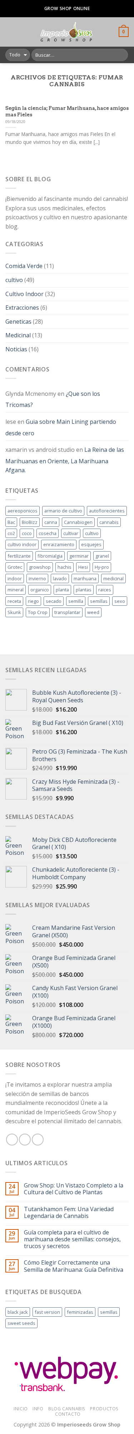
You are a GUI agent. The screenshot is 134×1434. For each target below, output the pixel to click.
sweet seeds (21, 1323)
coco (27, 533)
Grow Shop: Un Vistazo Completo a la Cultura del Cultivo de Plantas (73, 1189)
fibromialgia (50, 556)
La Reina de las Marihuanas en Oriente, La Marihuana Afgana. (64, 460)
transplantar (67, 612)
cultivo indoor (22, 544)
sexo (119, 601)
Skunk (14, 612)
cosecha (47, 533)
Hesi (83, 567)
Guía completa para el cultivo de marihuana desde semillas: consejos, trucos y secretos (72, 1239)
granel (102, 556)
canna (50, 522)
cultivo (14, 280)
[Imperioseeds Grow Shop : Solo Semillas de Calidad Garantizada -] (66, 32)
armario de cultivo (63, 510)
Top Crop (38, 612)
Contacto (68, 1414)
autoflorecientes (107, 510)
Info (38, 1409)
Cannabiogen (78, 522)
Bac (11, 522)
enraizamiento (58, 544)
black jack (18, 1312)
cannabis (109, 522)
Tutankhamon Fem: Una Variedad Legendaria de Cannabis (69, 1212)
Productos (104, 1409)
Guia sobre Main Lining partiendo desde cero (60, 427)
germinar (79, 556)
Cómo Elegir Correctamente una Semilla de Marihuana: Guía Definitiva (73, 1266)
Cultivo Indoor (24, 294)
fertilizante (19, 556)
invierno (37, 578)
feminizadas (80, 1312)
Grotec (15, 567)
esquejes (91, 544)
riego (33, 601)
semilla (75, 601)
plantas (83, 589)
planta (62, 589)
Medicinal (18, 335)
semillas (99, 601)
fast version (47, 1312)
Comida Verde (24, 266)
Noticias (16, 349)
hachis (64, 567)
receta (14, 601)
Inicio (21, 1409)
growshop (40, 567)
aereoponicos (23, 510)
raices (104, 589)
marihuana (85, 578)
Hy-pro (102, 567)
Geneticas (18, 321)
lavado (60, 578)
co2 (11, 533)
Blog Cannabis (66, 1409)
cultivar (70, 533)
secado (53, 601)
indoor (15, 578)
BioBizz (30, 522)
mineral (16, 589)
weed (93, 612)
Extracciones (22, 307)
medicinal (113, 578)
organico (39, 589)
